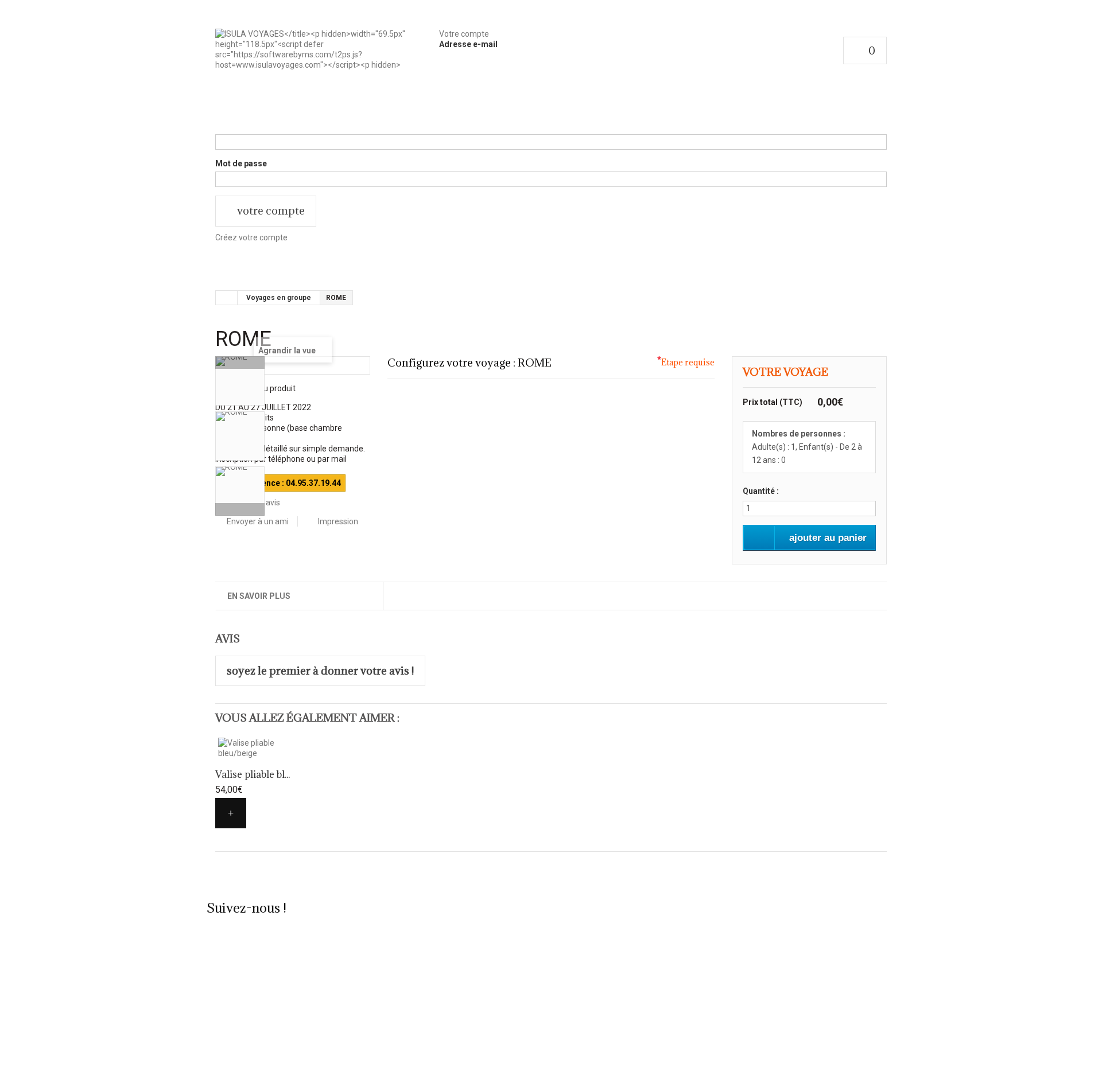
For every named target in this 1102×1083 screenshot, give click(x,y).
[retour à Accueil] (227, 298)
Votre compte (464, 33)
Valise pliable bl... (252, 774)
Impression (338, 521)
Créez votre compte (251, 237)
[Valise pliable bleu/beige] (266, 748)
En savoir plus (258, 596)
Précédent (240, 362)
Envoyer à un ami (258, 521)
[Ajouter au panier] (230, 813)
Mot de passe (241, 163)
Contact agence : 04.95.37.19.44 (280, 483)
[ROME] (240, 381)
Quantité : (761, 491)
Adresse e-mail (468, 44)
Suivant (240, 509)
